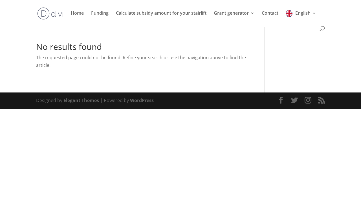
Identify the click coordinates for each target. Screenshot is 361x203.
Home (77, 13)
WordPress (142, 100)
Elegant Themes (81, 100)
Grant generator (231, 13)
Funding (100, 13)
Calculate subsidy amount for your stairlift (161, 13)
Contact (270, 13)
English (303, 13)
